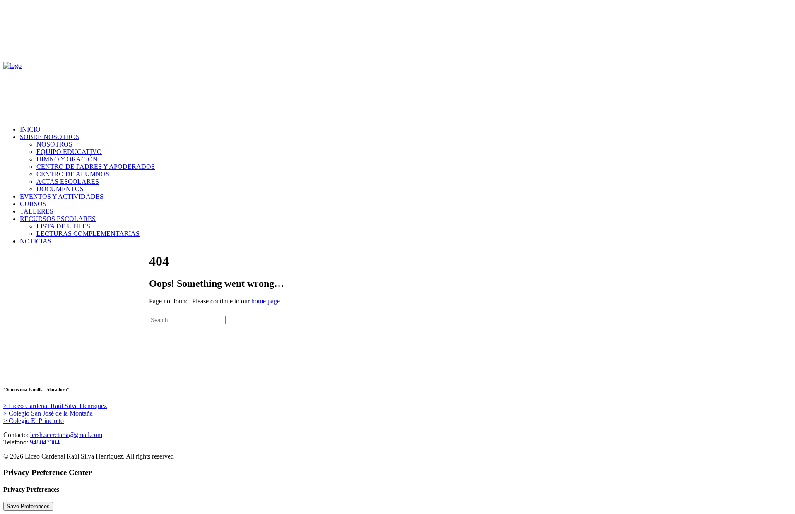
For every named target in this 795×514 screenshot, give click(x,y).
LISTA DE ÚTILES (63, 226)
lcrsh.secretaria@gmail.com (66, 434)
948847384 (45, 442)
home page (265, 301)
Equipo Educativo (69, 151)
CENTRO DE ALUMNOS (72, 174)
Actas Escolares (67, 181)
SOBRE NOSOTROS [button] (50, 136)
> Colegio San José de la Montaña (48, 413)
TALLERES (36, 211)
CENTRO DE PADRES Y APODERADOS (95, 166)
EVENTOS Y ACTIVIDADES (62, 196)
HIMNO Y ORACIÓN (67, 159)
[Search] (187, 319)
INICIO (30, 129)
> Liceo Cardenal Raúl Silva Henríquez (55, 405)
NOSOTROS (54, 144)
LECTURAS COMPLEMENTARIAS (88, 233)
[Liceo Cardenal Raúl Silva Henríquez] (397, 87)
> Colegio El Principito (33, 420)
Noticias (35, 241)
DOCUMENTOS (60, 188)
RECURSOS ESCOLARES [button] (58, 218)
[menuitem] (406, 129)
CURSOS (33, 203)
